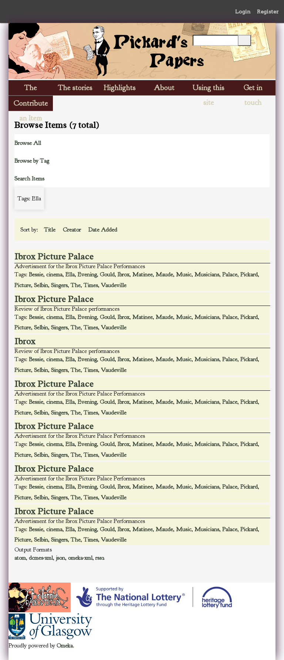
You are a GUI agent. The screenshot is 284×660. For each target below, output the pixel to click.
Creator (72, 229)
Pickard (249, 274)
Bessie (36, 274)
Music (184, 274)
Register (268, 11)
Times (91, 285)
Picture (22, 285)
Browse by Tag (31, 160)
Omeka (65, 645)
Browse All (27, 143)
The (76, 285)
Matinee (142, 274)
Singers (59, 285)
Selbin (41, 285)
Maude (164, 274)
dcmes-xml (41, 557)
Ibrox (123, 274)
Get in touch (253, 89)
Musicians (207, 274)
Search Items (29, 178)
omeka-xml (80, 557)
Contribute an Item (31, 105)
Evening (87, 274)
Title (50, 229)
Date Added (103, 229)
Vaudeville (113, 285)
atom (20, 557)
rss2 (100, 557)
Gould (107, 274)
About (164, 87)
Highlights (120, 87)
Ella (70, 274)
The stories (75, 87)
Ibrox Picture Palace (54, 256)
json (60, 557)
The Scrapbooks (31, 89)
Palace (229, 274)
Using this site (208, 89)
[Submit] (244, 40)
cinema (54, 274)
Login (243, 11)
